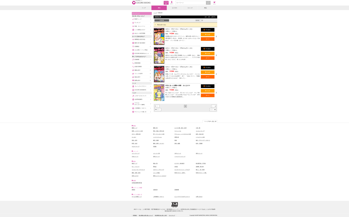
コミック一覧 (156, 153)
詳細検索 (137, 59)
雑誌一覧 (155, 163)
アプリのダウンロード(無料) (140, 103)
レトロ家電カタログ (140, 29)
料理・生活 (134, 143)
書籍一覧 (155, 128)
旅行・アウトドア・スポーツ (203, 140)
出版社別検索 (138, 66)
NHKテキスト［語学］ (180, 172)
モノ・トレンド (135, 166)
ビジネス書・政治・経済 (180, 128)
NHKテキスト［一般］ (201, 172)
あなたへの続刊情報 (140, 33)
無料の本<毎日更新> (140, 43)
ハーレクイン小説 (200, 137)
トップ (144, 8)
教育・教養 (156, 140)
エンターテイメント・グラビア (182, 169)
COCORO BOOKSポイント (142, 53)
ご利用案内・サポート (140, 108)
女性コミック (156, 156)
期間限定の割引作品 (140, 39)
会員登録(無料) (138, 99)
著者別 (133, 189)
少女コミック (135, 156)
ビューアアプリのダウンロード (182, 196)
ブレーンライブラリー (140, 86)
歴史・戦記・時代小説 (158, 131)
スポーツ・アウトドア (158, 169)
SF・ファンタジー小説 (158, 134)
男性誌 (154, 166)
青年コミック (199, 153)
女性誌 (176, 166)
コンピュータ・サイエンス (138, 169)
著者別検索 (137, 63)
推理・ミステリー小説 (137, 131)
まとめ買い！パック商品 (141, 50)
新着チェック (138, 19)
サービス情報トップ (137, 196)
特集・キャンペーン (140, 26)
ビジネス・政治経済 (179, 163)
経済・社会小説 (199, 134)
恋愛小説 (176, 137)
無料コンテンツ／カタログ (159, 175)
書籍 (159, 8)
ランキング (137, 22)
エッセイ (134, 137)
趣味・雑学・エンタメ (158, 143)
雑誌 (205, 8)
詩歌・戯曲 (177, 143)
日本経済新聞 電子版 (137, 182)
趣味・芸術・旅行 (136, 172)
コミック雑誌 (156, 172)
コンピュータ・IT (200, 131)
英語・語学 (134, 140)
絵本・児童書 (199, 143)
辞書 (175, 140)
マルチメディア (135, 146)
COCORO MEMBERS (140, 90)
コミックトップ (135, 153)
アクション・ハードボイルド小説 (182, 134)
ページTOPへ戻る (209, 121)
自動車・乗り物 (199, 166)
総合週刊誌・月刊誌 (201, 163)
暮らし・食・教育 (200, 169)
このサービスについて (140, 95)
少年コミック (177, 153)
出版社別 (155, 189)
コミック (190, 8)
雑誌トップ (134, 163)
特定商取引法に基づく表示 (161, 215)
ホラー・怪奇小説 (136, 134)
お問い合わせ (199, 196)
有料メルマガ (135, 175)
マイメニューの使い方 (140, 111)
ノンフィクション (157, 137)
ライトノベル (177, 131)
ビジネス (174, 8)
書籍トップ (134, 128)
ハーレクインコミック (179, 156)
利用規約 (135, 215)
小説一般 (198, 128)
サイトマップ (172, 215)
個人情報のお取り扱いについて (146, 215)
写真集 (154, 146)
